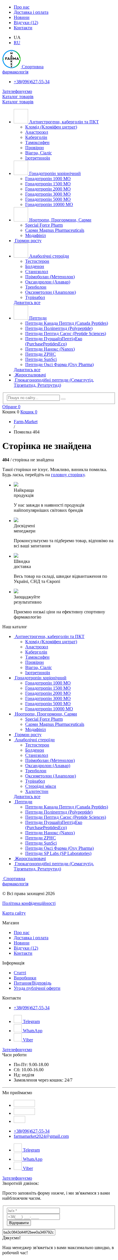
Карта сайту (14, 913)
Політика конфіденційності (29, 903)
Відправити (19, 1223)
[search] (63, 399)
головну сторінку (67, 474)
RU (17, 42)
